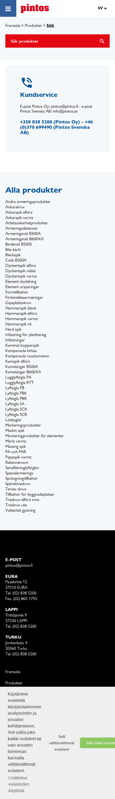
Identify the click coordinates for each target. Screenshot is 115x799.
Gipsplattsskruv (18, 302)
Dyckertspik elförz (20, 265)
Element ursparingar (22, 286)
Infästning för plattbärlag (25, 334)
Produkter (33, 25)
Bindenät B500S (18, 244)
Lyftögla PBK (16, 393)
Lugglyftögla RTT (19, 382)
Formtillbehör (16, 292)
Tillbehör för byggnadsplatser (29, 494)
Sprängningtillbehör (21, 478)
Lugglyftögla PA (18, 377)
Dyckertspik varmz (21, 276)
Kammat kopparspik (22, 345)
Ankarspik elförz (19, 212)
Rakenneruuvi (16, 462)
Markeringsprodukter (23, 425)
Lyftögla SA (14, 403)
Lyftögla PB (14, 387)
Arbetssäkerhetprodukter (26, 222)
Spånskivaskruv (17, 483)
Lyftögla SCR (16, 414)
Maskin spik (14, 430)
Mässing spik (15, 446)
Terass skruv (15, 488)
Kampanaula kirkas (21, 350)
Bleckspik (13, 254)
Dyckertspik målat (20, 270)
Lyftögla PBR (16, 398)
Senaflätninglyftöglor (22, 467)
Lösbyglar (13, 419)
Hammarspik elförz (21, 313)
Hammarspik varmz (21, 318)
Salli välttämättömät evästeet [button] (61, 742)
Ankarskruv (15, 206)
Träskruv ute (16, 504)
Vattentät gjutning (20, 510)
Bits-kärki (13, 249)
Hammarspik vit (18, 323)
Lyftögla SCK (16, 409)
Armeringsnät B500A (23, 233)
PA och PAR (15, 451)
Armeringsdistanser (21, 228)
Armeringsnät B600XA (24, 238)
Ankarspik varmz (19, 217)
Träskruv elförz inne (22, 499)
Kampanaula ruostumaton (27, 355)
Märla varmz (15, 441)
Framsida (12, 25)
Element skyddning (20, 281)
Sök (50, 25)
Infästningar (15, 339)
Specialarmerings (19, 472)
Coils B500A (15, 260)
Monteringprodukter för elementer (34, 435)
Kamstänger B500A (21, 366)
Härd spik (13, 329)
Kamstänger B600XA (23, 371)
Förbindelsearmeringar (24, 297)
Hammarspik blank (20, 308)
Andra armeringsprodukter (28, 201)
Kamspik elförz (17, 361)
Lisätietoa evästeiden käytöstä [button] (19, 784)
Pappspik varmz (18, 456)
